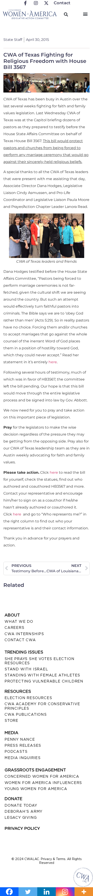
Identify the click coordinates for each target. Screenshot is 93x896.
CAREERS (14, 627)
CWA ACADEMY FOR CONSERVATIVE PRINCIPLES (42, 706)
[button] (85, 14)
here (53, 362)
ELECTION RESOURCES (28, 698)
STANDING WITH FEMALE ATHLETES (42, 675)
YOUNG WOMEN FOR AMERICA (36, 789)
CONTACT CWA (20, 640)
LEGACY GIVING (21, 817)
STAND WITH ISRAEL (26, 669)
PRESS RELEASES (23, 745)
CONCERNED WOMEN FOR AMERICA (42, 776)
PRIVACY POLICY (22, 828)
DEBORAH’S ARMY (23, 811)
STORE (11, 720)
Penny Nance (20, 739)
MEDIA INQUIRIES (23, 758)
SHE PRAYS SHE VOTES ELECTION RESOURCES (39, 661)
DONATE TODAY (21, 805)
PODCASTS (16, 751)
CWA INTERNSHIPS (24, 634)
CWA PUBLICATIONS (26, 714)
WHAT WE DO (19, 621)
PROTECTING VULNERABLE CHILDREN (44, 681)
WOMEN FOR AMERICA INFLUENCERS (43, 783)
